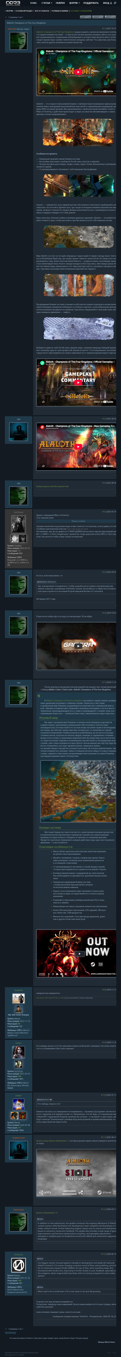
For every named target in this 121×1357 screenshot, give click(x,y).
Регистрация (115, 3)
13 (104, 1254)
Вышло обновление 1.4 (46, 1213)
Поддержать (91, 3)
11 (104, 1137)
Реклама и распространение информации (22, 1353)
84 (19, 1024)
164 (19, 1281)
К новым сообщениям (81, 11)
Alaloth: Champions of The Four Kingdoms (55, 32)
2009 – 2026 (111, 1353)
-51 (19, 551)
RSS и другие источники (14, 1355)
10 (104, 1095)
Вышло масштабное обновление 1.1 (52, 1141)
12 (104, 1209)
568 (19, 1077)
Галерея (60, 3)
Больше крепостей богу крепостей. (52, 487)
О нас (33, 3)
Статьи (46, 3)
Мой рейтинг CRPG (42, 998)
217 (19, 1128)
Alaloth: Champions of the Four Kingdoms (64, 701)
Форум (73, 3)
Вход (106, 3)
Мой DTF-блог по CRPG (57, 998)
